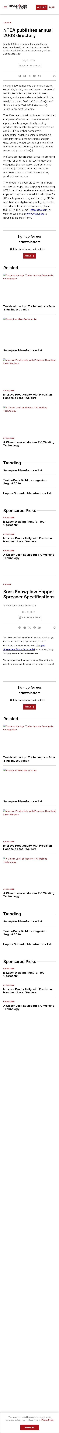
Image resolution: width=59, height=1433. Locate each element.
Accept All (29, 1427)
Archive (7, 23)
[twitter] (29, 76)
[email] (39, 76)
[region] (29, 1423)
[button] (5, 7)
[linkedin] (24, 76)
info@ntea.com (38, 209)
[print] (54, 76)
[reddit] (34, 76)
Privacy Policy (47, 1420)
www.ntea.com (35, 213)
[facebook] (19, 76)
